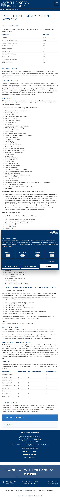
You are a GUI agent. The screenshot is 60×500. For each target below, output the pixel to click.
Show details (51, 261)
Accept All (49, 266)
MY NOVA (19, 492)
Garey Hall (15, 445)
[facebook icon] (25, 474)
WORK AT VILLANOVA (36, 492)
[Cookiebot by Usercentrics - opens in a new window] (51, 232)
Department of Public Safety (9, 9)
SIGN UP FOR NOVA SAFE (29, 451)
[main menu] (56, 3)
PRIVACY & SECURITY (9, 490)
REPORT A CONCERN (30, 458)
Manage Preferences (30, 266)
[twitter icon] (28, 474)
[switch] (22, 255)
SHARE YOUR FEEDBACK (30, 454)
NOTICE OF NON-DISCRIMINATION (24, 490)
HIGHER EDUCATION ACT (39, 490)
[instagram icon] (34, 474)
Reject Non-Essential (11, 266)
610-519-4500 (54, 483)
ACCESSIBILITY (51, 490)
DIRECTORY (26, 492)
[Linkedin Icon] (31, 474)
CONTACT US (54, 481)
